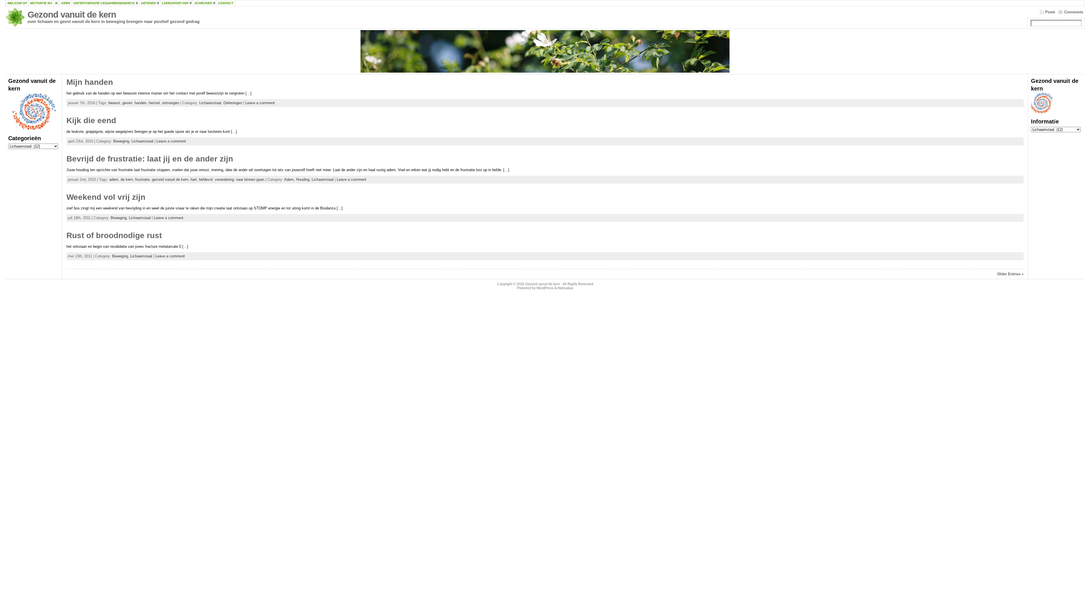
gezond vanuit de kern (170, 179)
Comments (1073, 12)
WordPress (545, 288)
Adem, (290, 179)
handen (140, 103)
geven (127, 103)
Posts (1050, 12)
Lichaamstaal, (211, 103)
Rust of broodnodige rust (114, 235)
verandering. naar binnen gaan (239, 179)
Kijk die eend (91, 120)
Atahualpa (565, 288)
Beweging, (122, 141)
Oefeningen (232, 103)
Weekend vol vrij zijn (105, 197)
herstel (154, 103)
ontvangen (170, 103)
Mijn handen (89, 82)
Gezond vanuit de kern (72, 15)
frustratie (142, 179)
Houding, (304, 179)
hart (193, 179)
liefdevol (206, 179)
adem (113, 179)
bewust (114, 103)
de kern (127, 179)
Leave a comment (260, 103)
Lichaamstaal (142, 141)
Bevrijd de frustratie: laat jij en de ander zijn (149, 158)
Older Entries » (1010, 274)
